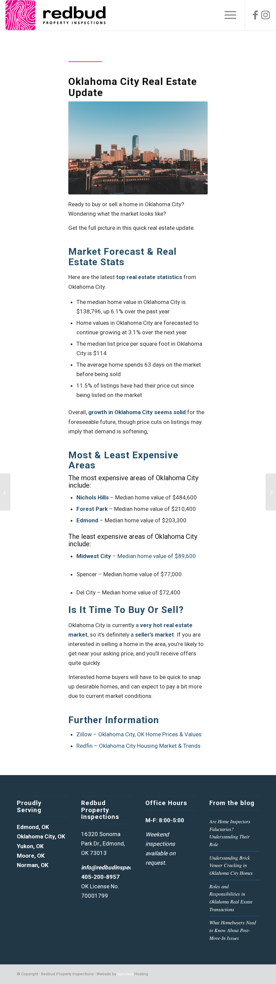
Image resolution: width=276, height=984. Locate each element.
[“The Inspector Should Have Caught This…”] (271, 492)
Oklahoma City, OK (41, 836)
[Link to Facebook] (255, 15)
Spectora (125, 974)
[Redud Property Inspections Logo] (55, 15)
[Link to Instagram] (266, 15)
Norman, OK (32, 865)
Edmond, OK (33, 827)
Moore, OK (31, 855)
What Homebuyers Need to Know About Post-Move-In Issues (232, 930)
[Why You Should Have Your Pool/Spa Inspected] (5, 492)
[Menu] (227, 15)
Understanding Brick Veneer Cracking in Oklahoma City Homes (231, 865)
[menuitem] (227, 15)
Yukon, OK (30, 846)
